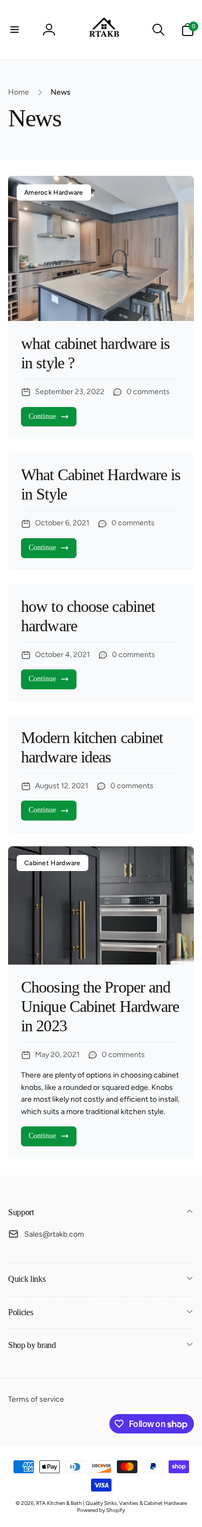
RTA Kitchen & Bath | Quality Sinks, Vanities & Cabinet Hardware (111, 1503)
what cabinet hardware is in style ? (95, 353)
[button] (14, 29)
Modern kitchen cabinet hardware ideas (92, 747)
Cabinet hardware (52, 863)
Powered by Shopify (101, 1510)
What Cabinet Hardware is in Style (100, 484)
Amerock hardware (53, 192)
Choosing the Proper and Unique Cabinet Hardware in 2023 (100, 1006)
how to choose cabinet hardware (88, 615)
